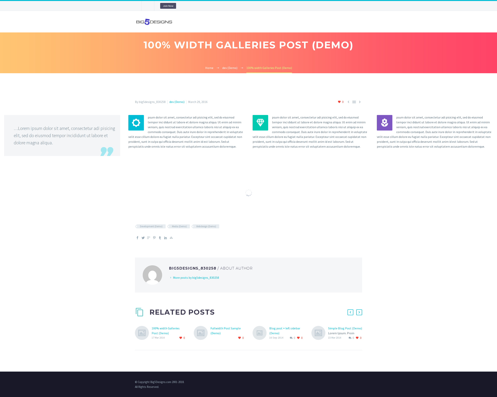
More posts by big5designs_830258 (196, 277)
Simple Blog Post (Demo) (345, 328)
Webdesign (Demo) (206, 226)
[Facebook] (137, 237)
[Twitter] (143, 237)
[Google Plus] (148, 237)
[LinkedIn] (165, 237)
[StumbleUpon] (171, 237)
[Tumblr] (160, 237)
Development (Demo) (151, 226)
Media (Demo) (179, 226)
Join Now (168, 6)
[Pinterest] (154, 237)
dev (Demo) (176, 102)
